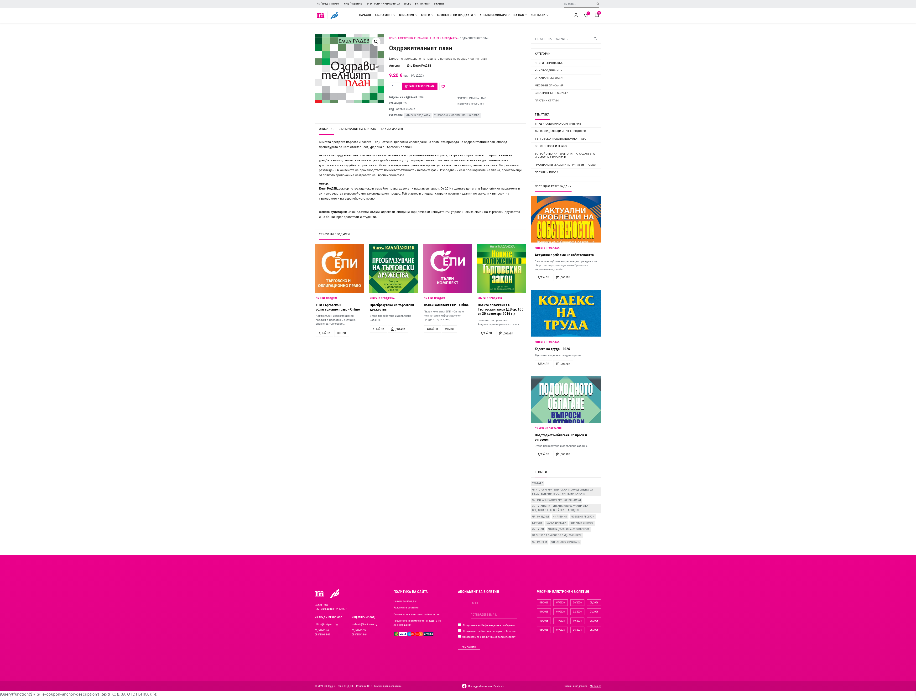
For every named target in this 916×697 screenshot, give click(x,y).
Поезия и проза (546, 172)
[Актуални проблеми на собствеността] (566, 219)
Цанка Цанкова (556, 522)
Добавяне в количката (419, 86)
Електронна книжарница (383, 3)
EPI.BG (407, 3)
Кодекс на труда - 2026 (552, 349)
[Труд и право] (319, 593)
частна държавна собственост (568, 529)
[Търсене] (598, 3)
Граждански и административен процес (565, 164)
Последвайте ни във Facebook (486, 686)
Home (392, 38)
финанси (538, 529)
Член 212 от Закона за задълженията (557, 535)
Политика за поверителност (498, 637)
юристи (537, 522)
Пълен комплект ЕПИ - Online (446, 305)
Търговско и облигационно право (456, 115)
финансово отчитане (565, 542)
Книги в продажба (445, 38)
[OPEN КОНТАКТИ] (547, 15)
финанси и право (582, 522)
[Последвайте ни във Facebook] (464, 686)
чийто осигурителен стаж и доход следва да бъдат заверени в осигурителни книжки (562, 491)
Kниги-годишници (548, 70)
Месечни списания (549, 85)
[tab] (326, 129)
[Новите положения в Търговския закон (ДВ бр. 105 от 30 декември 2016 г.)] (501, 268)
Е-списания (422, 3)
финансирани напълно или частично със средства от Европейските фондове (560, 508)
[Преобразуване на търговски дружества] (393, 268)
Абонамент (469, 646)
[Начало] (321, 15)
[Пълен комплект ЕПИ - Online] (447, 268)
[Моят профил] (575, 15)
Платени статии (547, 100)
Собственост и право (551, 146)
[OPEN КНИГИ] (432, 15)
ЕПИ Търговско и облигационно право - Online (338, 307)
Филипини (560, 516)
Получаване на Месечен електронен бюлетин (489, 631)
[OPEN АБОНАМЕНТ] (394, 15)
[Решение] (334, 15)
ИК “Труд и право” (328, 3)
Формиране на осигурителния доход (556, 500)
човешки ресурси (582, 516)
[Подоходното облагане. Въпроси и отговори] (566, 399)
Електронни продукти (551, 93)
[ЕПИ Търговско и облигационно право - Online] (339, 268)
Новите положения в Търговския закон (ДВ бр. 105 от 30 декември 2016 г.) (501, 309)
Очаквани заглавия (549, 77)
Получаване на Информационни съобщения (488, 625)
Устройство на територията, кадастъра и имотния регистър (565, 155)
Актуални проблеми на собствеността (564, 255)
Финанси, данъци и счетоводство (560, 131)
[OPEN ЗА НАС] (526, 15)
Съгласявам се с (489, 637)
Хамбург (537, 483)
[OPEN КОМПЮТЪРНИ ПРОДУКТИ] (475, 15)
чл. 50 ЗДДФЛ (540, 516)
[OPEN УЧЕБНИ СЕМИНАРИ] (509, 15)
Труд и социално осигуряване (558, 123)
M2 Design (595, 686)
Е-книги (439, 3)
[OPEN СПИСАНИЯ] (416, 15)
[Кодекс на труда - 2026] (566, 313)
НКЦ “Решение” (353, 3)
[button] (376, 41)
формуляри (539, 542)
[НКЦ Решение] (334, 593)
